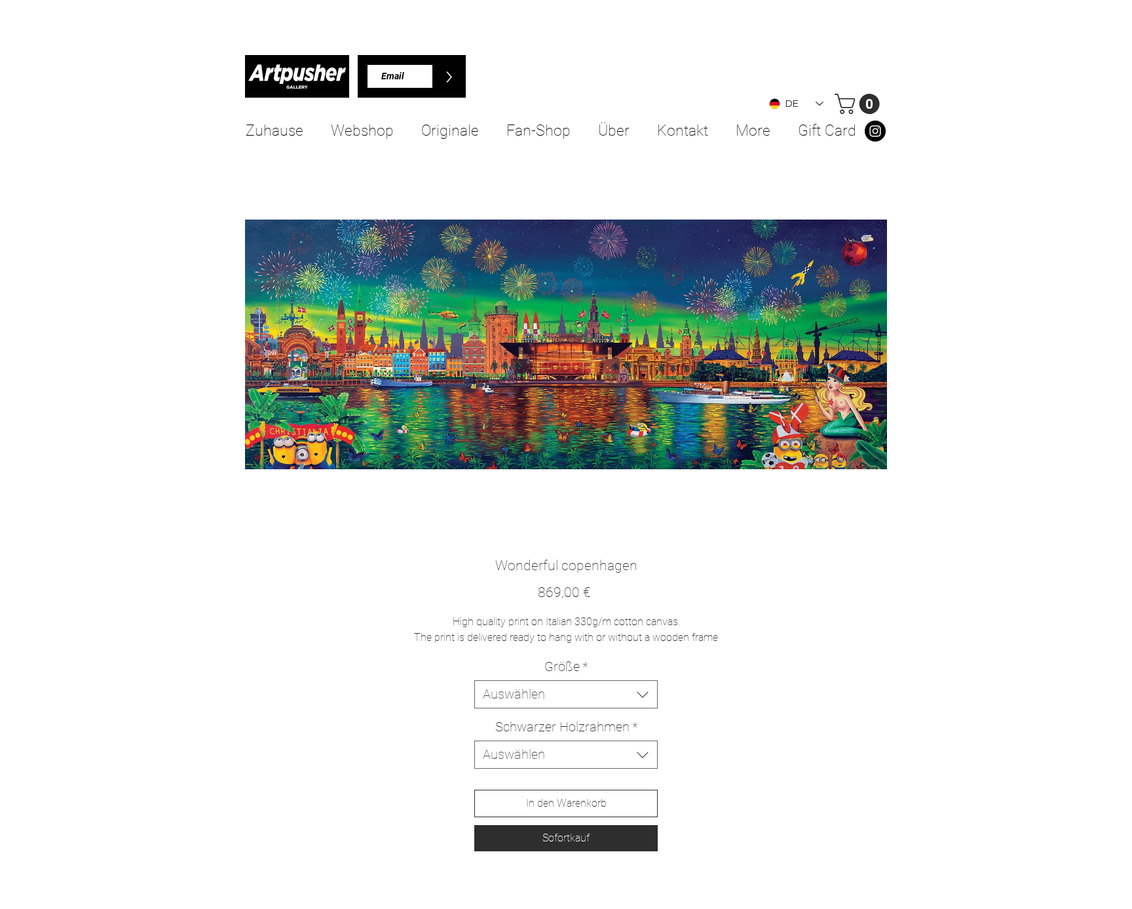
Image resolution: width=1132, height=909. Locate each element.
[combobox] (566, 694)
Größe (566, 666)
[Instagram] (875, 131)
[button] (859, 104)
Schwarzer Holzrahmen (566, 727)
